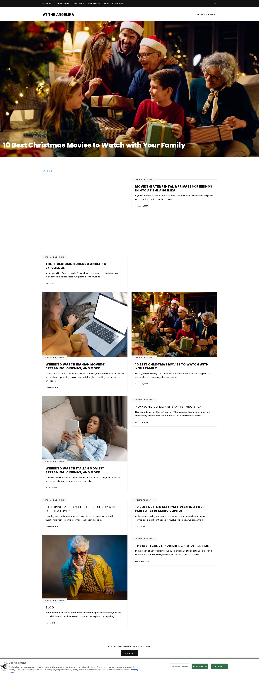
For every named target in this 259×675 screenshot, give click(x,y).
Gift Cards (78, 3)
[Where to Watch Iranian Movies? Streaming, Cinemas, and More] (84, 324)
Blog (50, 607)
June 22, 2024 (51, 623)
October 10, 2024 (141, 422)
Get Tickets (48, 3)
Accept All (219, 666)
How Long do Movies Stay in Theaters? (168, 407)
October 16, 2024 (141, 206)
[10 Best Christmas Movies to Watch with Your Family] (174, 324)
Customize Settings (179, 666)
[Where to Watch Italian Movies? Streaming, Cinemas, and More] (129, 85)
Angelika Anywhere (113, 3)
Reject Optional (200, 666)
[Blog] (84, 567)
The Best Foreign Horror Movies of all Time (172, 546)
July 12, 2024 (140, 526)
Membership (63, 3)
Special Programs (54, 257)
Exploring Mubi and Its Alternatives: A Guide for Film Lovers (84, 509)
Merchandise (94, 3)
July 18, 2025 (50, 283)
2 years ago (7, 152)
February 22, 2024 (142, 561)
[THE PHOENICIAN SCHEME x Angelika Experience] (84, 216)
